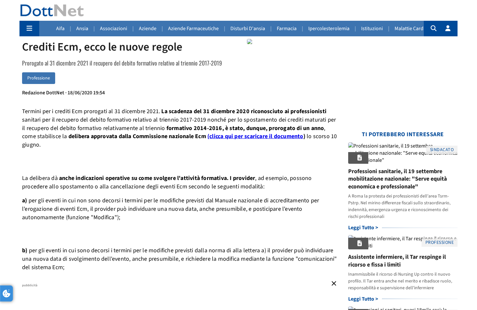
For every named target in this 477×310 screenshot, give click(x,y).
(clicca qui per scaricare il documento (255, 136)
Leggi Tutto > (363, 227)
